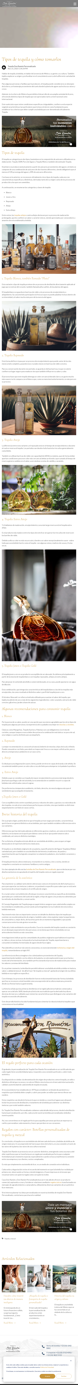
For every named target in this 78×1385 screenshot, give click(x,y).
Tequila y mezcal (10, 1239)
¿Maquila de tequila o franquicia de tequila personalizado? (38, 1299)
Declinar (63, 1376)
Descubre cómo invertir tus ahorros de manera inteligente (14, 1299)
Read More (8, 1322)
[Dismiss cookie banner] (71, 1361)
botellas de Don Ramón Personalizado (41, 869)
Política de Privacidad (47, 1367)
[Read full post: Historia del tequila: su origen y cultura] (64, 1292)
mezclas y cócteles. (67, 724)
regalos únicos (56, 1182)
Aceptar (47, 1376)
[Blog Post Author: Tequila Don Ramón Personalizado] (4, 69)
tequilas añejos (20, 215)
